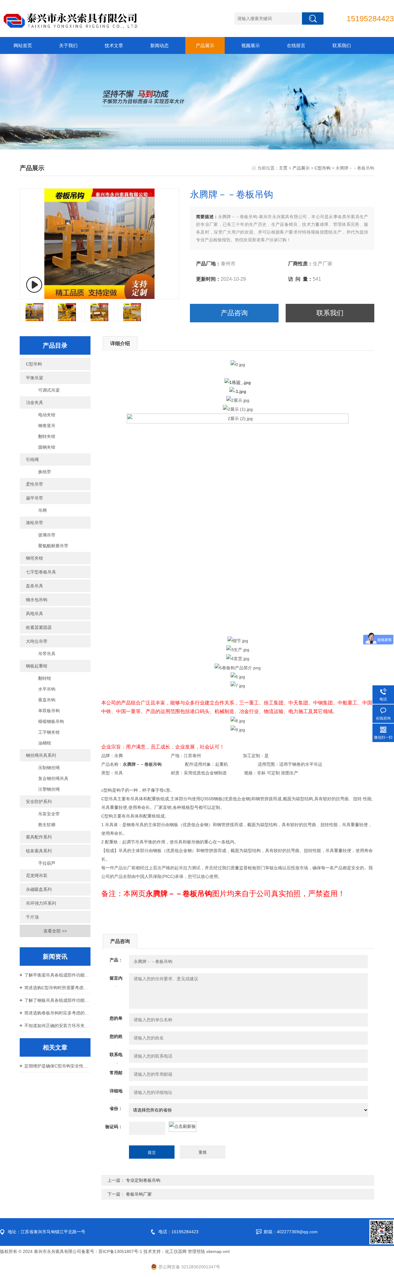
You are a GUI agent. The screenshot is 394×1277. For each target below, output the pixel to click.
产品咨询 (234, 313)
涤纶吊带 (34, 522)
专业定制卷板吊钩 (143, 1180)
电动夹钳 (46, 414)
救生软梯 (46, 824)
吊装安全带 (49, 813)
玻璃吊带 (46, 534)
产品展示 (205, 45)
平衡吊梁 (34, 377)
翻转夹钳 (46, 436)
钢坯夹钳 (34, 558)
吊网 (42, 510)
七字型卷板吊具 (41, 571)
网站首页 (23, 45)
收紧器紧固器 (39, 627)
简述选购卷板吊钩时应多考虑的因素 (57, 1012)
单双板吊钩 (49, 710)
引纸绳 (32, 459)
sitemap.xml (218, 1251)
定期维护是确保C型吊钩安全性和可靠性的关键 (57, 1065)
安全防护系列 (39, 801)
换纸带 (44, 471)
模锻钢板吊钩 (51, 721)
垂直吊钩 (46, 699)
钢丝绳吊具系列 (41, 755)
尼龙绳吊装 (36, 875)
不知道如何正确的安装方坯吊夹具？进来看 (57, 1025)
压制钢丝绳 (49, 767)
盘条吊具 (34, 585)
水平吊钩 (46, 689)
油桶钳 (44, 742)
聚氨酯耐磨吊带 (53, 545)
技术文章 (114, 45)
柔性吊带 (34, 484)
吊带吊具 (46, 653)
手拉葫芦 (46, 863)
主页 (283, 167)
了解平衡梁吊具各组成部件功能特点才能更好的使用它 (57, 975)
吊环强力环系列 (41, 903)
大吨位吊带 (36, 641)
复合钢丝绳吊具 (53, 778)
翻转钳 (44, 678)
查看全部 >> (55, 930)
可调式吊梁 (49, 390)
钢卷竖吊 (46, 425)
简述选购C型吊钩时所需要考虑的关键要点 (57, 987)
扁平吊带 (34, 498)
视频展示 (250, 45)
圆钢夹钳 (46, 447)
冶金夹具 (34, 402)
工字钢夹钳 (49, 732)
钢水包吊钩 (36, 599)
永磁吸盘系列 (39, 889)
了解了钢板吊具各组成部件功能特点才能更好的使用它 (57, 1000)
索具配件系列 (39, 836)
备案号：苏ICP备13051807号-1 (111, 1251)
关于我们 (68, 45)
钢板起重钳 (36, 665)
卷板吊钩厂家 (139, 1194)
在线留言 (296, 45)
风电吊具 (34, 613)
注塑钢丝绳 (49, 789)
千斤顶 (32, 917)
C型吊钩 (323, 167)
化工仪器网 (176, 1251)
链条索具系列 (39, 850)
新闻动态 (159, 45)
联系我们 (341, 45)
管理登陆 (196, 1251)
